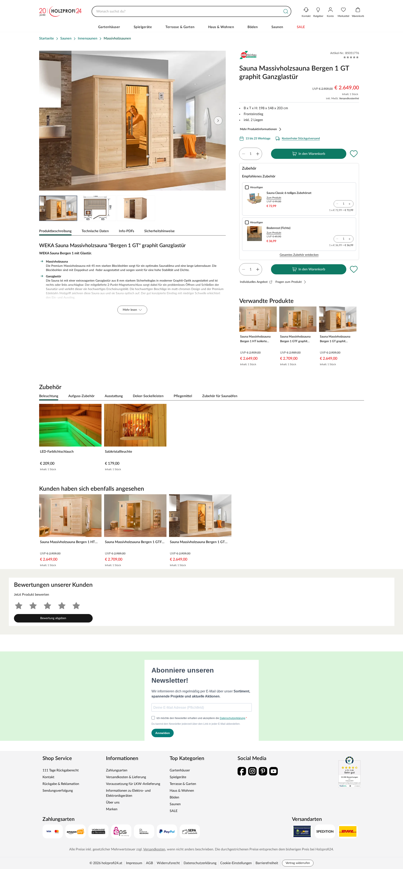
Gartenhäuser (109, 27)
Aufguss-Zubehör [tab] (81, 396)
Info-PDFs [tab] (126, 231)
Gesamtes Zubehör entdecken (299, 254)
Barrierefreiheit (267, 863)
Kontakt (48, 777)
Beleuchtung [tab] (48, 396)
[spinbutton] (250, 154)
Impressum (134, 863)
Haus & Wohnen (221, 27)
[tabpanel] (132, 277)
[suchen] (285, 11)
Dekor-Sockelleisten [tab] (148, 396)
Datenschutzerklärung (200, 863)
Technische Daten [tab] (95, 231)
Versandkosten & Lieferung (126, 777)
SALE (301, 27)
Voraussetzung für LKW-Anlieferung (133, 784)
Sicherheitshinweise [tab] (159, 231)
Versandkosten (154, 849)
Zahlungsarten (116, 770)
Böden (253, 27)
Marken (111, 809)
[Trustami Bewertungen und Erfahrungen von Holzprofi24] (349, 772)
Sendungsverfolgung (58, 790)
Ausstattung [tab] (114, 396)
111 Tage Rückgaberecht (61, 770)
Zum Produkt (274, 197)
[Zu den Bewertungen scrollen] (351, 57)
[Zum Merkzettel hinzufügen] (354, 154)
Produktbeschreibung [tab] (55, 231)
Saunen (277, 27)
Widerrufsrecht (168, 863)
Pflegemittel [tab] (183, 396)
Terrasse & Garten (180, 27)
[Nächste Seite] (218, 120)
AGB (149, 863)
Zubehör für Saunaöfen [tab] (219, 396)
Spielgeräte (143, 27)
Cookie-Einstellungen (236, 863)
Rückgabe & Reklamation (61, 784)
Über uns (113, 802)
